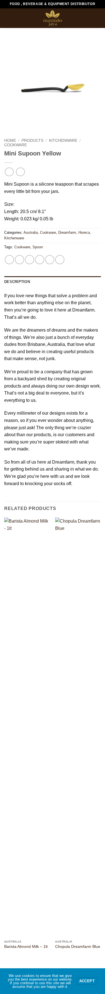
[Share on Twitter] (29, 259)
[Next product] (9, 171)
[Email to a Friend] (39, 259)
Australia (31, 232)
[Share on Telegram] (59, 259)
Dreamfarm (67, 232)
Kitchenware (63, 140)
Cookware (15, 145)
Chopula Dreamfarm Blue (77, 947)
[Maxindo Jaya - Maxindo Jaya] (52, 18)
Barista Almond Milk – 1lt (26, 947)
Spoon (37, 247)
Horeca (84, 232)
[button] (9, 18)
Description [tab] (17, 282)
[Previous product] (20, 171)
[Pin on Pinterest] (49, 259)
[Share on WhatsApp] (9, 259)
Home (10, 140)
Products (32, 140)
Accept (87, 981)
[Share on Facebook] (19, 259)
